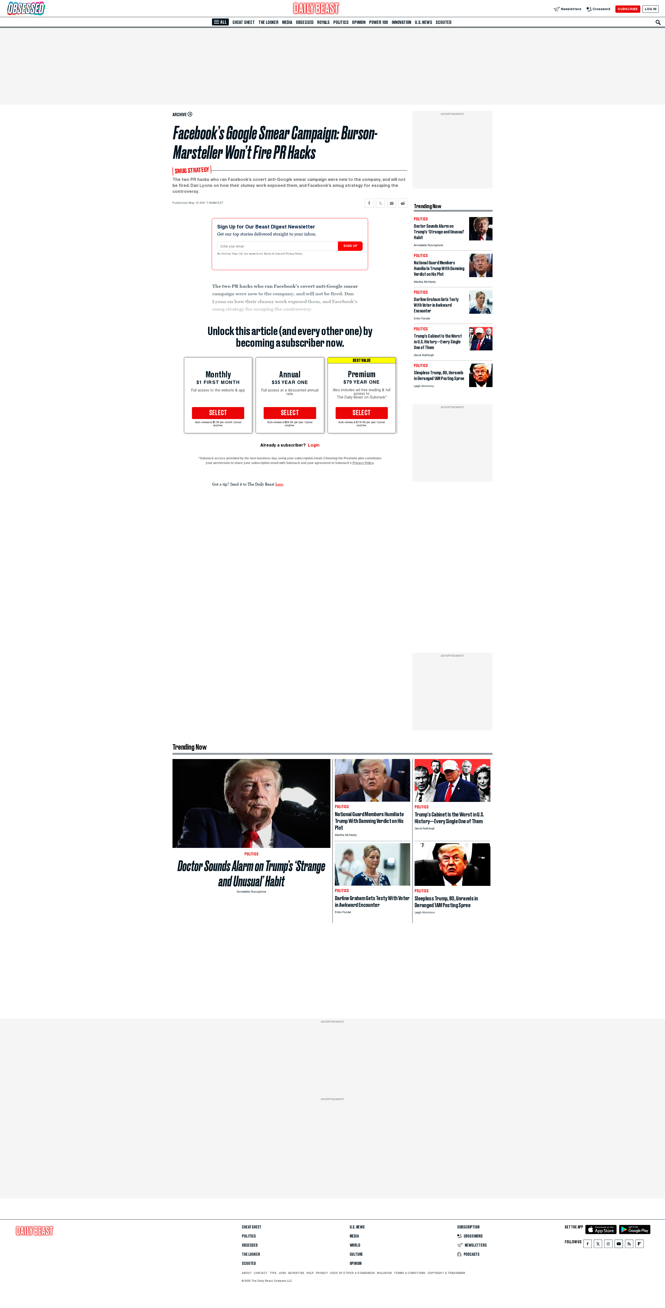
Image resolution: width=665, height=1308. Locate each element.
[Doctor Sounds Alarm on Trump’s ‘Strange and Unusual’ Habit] (481, 239)
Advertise (296, 1272)
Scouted (443, 22)
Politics (340, 22)
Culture (356, 1254)
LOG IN (650, 9)
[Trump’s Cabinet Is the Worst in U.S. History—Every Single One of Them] (481, 349)
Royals (323, 22)
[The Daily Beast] (316, 9)
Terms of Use (272, 254)
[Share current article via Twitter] (380, 203)
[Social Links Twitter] (598, 1245)
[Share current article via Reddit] (402, 203)
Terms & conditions (409, 1272)
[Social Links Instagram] (608, 1245)
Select (218, 413)
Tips (273, 1272)
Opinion (358, 22)
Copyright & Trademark (447, 1272)
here (279, 484)
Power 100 (378, 22)
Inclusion (384, 1272)
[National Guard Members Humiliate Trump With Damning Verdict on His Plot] (481, 275)
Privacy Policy (294, 254)
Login (314, 445)
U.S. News (423, 22)
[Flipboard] (639, 1245)
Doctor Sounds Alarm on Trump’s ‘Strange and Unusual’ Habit (251, 874)
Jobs (282, 1272)
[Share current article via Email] (391, 203)
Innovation (401, 22)
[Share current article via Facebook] (369, 203)
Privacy (322, 1272)
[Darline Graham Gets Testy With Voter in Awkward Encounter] (481, 312)
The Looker (268, 22)
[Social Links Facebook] (587, 1245)
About (247, 1272)
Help (310, 1272)
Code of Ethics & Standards (352, 1272)
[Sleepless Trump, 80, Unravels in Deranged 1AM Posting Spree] (481, 385)
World (355, 1245)
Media (287, 22)
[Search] (658, 22)
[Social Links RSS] (629, 1245)
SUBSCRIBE (628, 9)
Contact (261, 1272)
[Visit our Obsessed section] (42, 9)
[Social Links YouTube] (619, 1245)
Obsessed (305, 22)
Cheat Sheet (243, 22)
